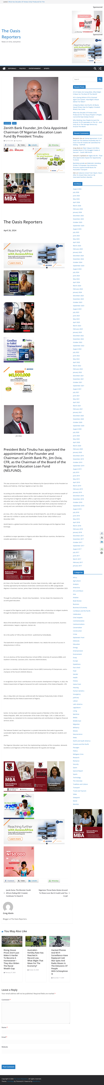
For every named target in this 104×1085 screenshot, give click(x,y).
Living (75, 711)
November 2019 (78, 459)
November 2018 (78, 499)
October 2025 (77, 222)
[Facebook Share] (101, 533)
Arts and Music (78, 591)
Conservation (77, 627)
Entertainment (35, 68)
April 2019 (76, 482)
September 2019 (78, 466)
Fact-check (76, 667)
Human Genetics (78, 691)
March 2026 (77, 206)
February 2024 (78, 289)
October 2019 (77, 462)
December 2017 (78, 536)
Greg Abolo (19, 141)
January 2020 (77, 452)
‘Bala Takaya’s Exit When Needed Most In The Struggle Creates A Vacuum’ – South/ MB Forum (86, 150)
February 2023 (78, 329)
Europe (75, 661)
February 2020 (78, 449)
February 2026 (78, 209)
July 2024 (76, 272)
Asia (74, 594)
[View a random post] (100, 68)
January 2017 (77, 566)
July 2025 (76, 232)
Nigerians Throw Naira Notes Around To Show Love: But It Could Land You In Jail (53, 893)
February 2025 (78, 249)
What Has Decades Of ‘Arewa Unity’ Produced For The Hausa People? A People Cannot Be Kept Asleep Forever (87, 115)
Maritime (76, 714)
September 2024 (78, 266)
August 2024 (77, 269)
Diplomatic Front (78, 637)
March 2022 (77, 366)
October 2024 (77, 262)
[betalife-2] (19, 304)
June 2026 (76, 196)
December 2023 (78, 296)
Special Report (78, 771)
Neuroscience (77, 734)
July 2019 (76, 472)
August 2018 (77, 509)
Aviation (76, 597)
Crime (75, 634)
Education (7, 123)
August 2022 (77, 349)
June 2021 (76, 396)
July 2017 (76, 552)
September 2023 (78, 306)
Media (75, 717)
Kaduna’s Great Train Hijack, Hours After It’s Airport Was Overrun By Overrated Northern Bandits (87, 175)
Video (75, 794)
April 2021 (76, 402)
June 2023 (76, 316)
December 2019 (78, 456)
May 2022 (76, 359)
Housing (76, 687)
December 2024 (78, 256)
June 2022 (76, 356)
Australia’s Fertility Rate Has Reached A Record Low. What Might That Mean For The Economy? (35, 958)
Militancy (76, 727)
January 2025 (77, 252)
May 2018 (76, 519)
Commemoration (78, 621)
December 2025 (78, 216)
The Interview (77, 781)
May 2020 (76, 439)
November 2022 (78, 339)
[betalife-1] (19, 149)
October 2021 (77, 382)
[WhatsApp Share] (101, 549)
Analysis (76, 584)
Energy (75, 647)
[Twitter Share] (101, 537)
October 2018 (77, 502)
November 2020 (78, 419)
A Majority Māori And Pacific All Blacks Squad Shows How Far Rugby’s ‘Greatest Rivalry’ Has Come (27, 2)
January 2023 (77, 332)
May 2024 (76, 279)
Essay (75, 657)
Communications (78, 624)
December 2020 (78, 416)
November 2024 (78, 259)
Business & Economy (80, 607)
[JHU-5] (19, 551)
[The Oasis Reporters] (4, 68)
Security (76, 764)
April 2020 (76, 442)
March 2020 (77, 446)
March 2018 (77, 526)
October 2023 (77, 302)
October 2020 (77, 422)
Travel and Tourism (79, 791)
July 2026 (76, 192)
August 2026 (77, 189)
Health (75, 677)
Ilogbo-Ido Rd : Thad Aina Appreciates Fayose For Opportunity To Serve (87, 158)
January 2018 (77, 532)
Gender (75, 674)
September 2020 (78, 426)
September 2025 (78, 226)
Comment (6, 1000)
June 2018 (76, 516)
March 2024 (77, 286)
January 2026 (77, 212)
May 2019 (76, 479)
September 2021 (78, 386)
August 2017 (77, 549)
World (75, 801)
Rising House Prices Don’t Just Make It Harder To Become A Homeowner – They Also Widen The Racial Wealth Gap (11, 959)
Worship (76, 804)
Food (74, 671)
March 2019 (77, 486)
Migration (76, 724)
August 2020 (77, 429)
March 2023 (77, 326)
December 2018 (78, 496)
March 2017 (77, 559)
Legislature (77, 707)
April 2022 (76, 362)
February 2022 (78, 369)
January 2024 (77, 292)
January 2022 (77, 372)
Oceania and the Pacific (81, 744)
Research (76, 757)
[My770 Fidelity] (19, 795)
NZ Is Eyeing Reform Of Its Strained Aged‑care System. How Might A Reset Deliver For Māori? (86, 99)
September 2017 (78, 546)
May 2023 (76, 319)
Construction (77, 631)
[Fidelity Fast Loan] (19, 272)
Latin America (77, 704)
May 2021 (76, 399)
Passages (76, 747)
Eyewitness (77, 664)
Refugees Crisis (78, 754)
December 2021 (78, 376)
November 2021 (78, 379)
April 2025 (76, 242)
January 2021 (77, 412)
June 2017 (76, 556)
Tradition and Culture (80, 784)
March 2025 (77, 246)
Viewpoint (76, 797)
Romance (76, 761)
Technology (77, 777)
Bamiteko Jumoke (79, 163)
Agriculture (77, 581)
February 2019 (78, 489)
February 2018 (78, 529)
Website (5, 1047)
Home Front (77, 684)
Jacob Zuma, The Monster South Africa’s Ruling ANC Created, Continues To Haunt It (18, 893)
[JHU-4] (19, 174)
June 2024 (76, 276)
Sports (46, 68)
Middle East (77, 721)
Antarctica (76, 587)
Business (76, 604)
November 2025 (78, 219)
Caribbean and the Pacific (81, 611)
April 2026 (76, 202)
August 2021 (77, 389)
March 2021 (77, 406)
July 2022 (76, 352)
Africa (75, 577)
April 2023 (76, 322)
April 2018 (76, 522)
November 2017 (78, 539)
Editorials (12, 68)
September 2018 (78, 506)
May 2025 (76, 239)
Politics (22, 68)
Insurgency (77, 694)
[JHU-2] (49, 763)
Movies (75, 731)
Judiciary (76, 697)
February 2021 (78, 409)
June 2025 (76, 236)
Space (75, 767)
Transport (76, 787)
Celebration (77, 614)
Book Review (77, 601)
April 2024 (76, 282)
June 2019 (76, 476)
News (14, 123)
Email (4, 1037)
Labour (75, 701)
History (75, 681)
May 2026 (76, 199)
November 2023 (78, 299)
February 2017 (78, 562)
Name (5, 1027)
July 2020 (76, 432)
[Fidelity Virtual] (19, 338)
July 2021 (76, 392)
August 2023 (77, 309)
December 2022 (78, 336)
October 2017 (77, 542)
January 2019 (77, 492)
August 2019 (77, 469)
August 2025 (77, 229)
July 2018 (76, 512)
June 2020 (76, 436)
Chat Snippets (78, 617)
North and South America (81, 741)
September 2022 (78, 346)
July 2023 (76, 312)
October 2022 (77, 342)
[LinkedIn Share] (101, 541)
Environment (77, 654)
